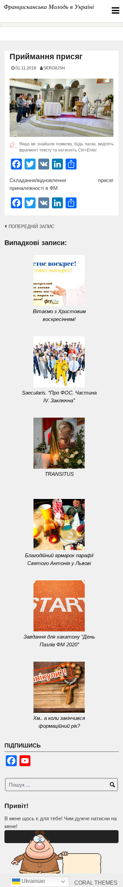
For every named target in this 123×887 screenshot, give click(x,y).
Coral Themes (96, 883)
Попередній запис (31, 226)
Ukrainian (32, 881)
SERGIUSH (54, 68)
